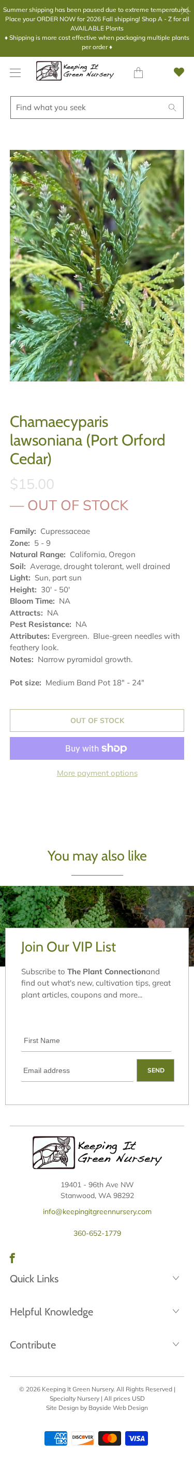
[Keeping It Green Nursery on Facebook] (12, 1258)
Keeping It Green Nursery (77, 1389)
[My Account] (13, 72)
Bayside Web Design (118, 1408)
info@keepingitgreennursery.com (97, 1211)
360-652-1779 (97, 1233)
